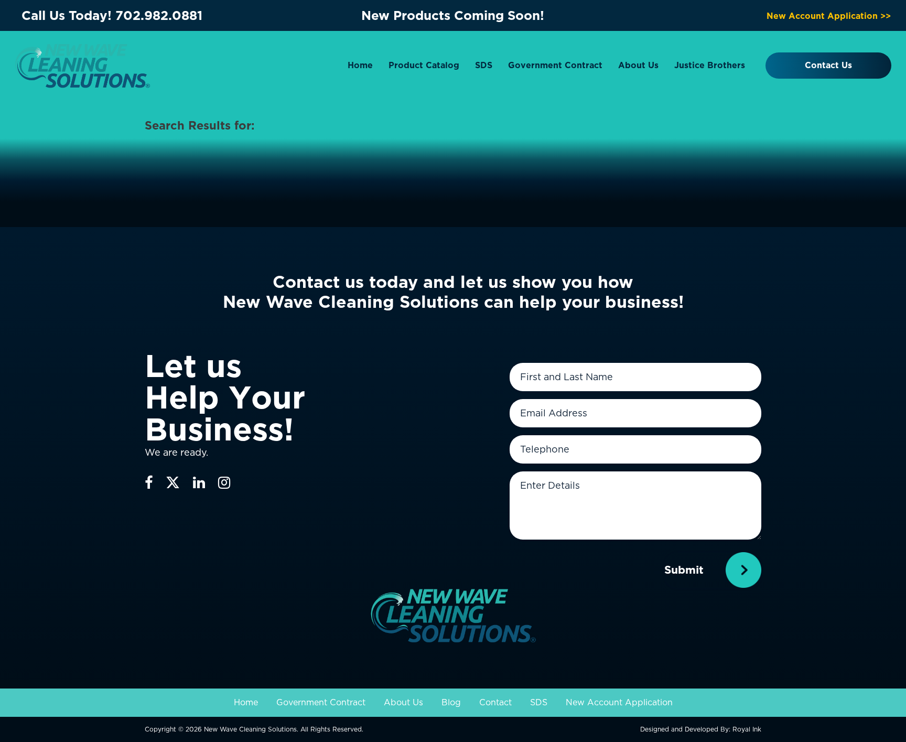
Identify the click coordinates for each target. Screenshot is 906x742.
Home (360, 65)
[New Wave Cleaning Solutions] (82, 64)
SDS (483, 65)
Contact (495, 702)
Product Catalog (424, 65)
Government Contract (555, 65)
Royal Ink (746, 729)
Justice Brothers (709, 65)
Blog (451, 702)
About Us (638, 65)
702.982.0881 (158, 15)
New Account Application (619, 702)
